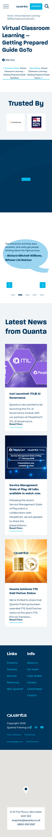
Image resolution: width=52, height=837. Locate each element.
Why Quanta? (15, 689)
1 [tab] (13, 295)
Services (12, 676)
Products (12, 663)
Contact (36, 6)
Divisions (12, 669)
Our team (33, 669)
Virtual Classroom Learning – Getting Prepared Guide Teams (38, 73)
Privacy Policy (29, 735)
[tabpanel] (26, 256)
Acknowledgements (15, 742)
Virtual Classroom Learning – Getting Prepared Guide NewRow (14, 73)
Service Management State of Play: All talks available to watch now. (25, 489)
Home (10, 16)
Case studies (34, 676)
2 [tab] (20, 295)
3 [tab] (27, 295)
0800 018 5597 (26, 824)
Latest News (34, 689)
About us (32, 663)
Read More (16, 424)
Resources (13, 682)
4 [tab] (34, 295)
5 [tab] (42, 295)
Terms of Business (14, 735)
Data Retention (32, 742)
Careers (32, 682)
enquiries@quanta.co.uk (26, 820)
